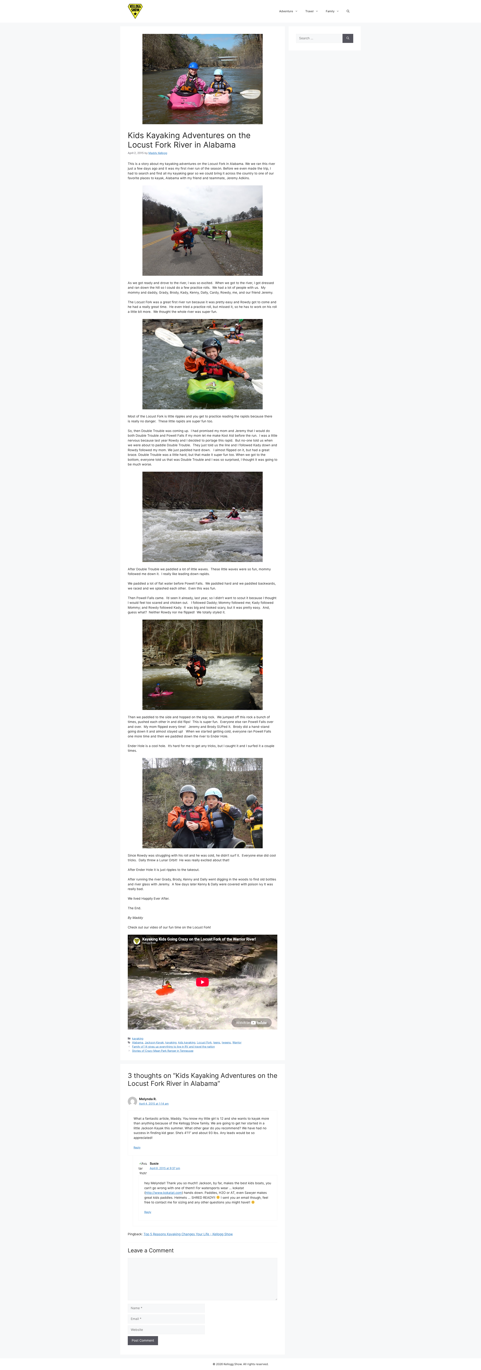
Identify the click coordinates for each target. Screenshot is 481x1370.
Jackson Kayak (154, 1042)
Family (330, 11)
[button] (348, 11)
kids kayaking (186, 1042)
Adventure (286, 11)
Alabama (137, 1042)
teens (216, 1042)
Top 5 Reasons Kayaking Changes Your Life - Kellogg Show (188, 1234)
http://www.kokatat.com (163, 1193)
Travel (309, 11)
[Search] (348, 38)
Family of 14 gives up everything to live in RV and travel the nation (173, 1046)
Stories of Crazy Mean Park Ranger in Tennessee (162, 1050)
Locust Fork (204, 1042)
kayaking (137, 1038)
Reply (137, 1147)
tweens (226, 1042)
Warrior (236, 1042)
